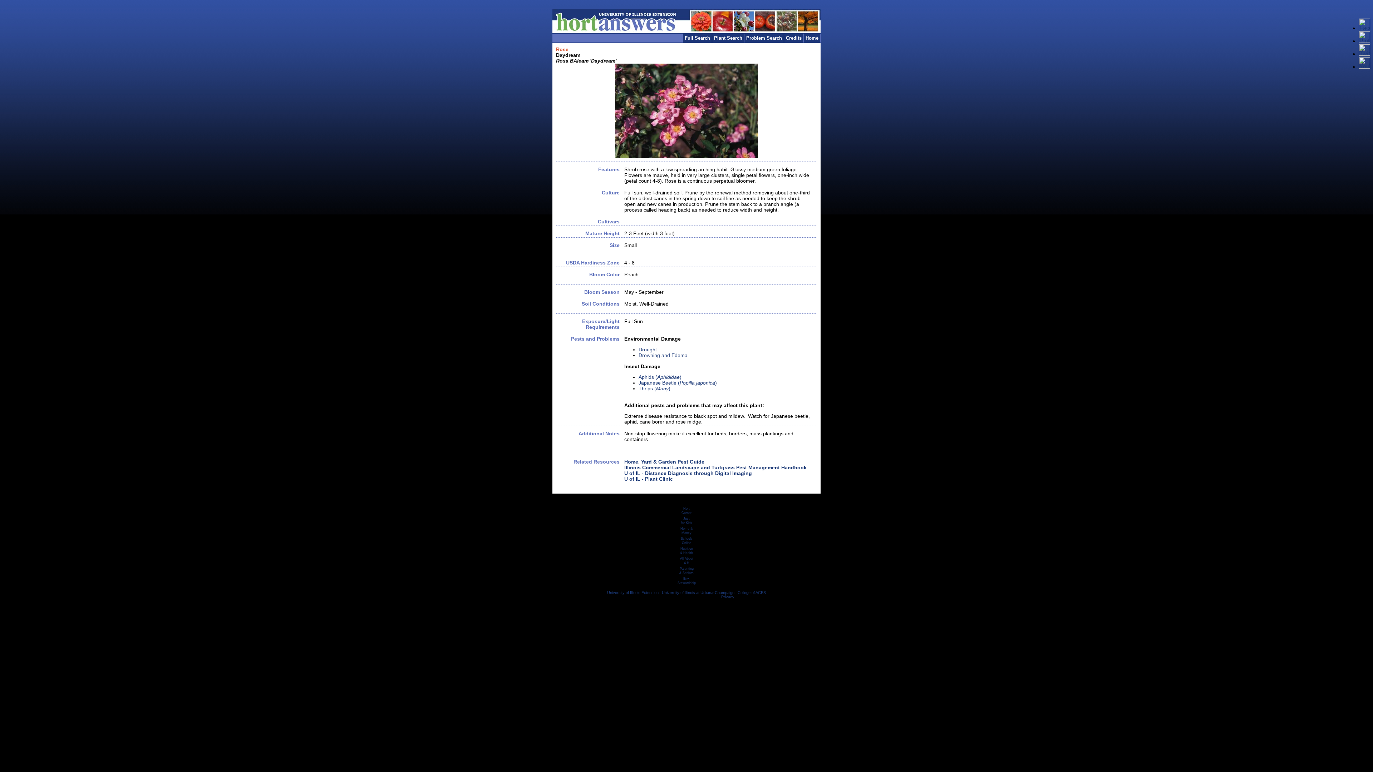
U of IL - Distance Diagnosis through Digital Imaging (688, 473)
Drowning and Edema (663, 355)
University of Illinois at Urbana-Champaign (698, 592)
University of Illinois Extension (633, 592)
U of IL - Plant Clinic (648, 479)
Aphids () (660, 377)
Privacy (727, 597)
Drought (648, 349)
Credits (794, 38)
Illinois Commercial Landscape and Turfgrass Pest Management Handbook (715, 467)
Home (812, 38)
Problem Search (764, 38)
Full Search (697, 38)
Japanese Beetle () (678, 383)
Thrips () (654, 388)
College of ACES (752, 592)
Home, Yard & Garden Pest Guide (664, 462)
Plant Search (728, 38)
